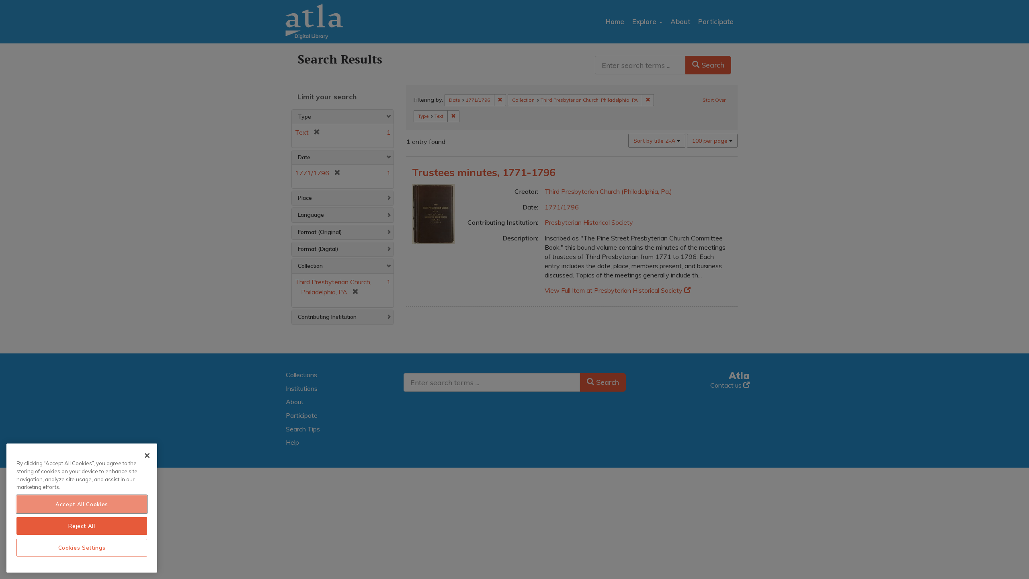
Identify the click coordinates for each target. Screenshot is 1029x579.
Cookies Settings (82, 547)
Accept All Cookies (81, 504)
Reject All (81, 526)
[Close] (147, 455)
